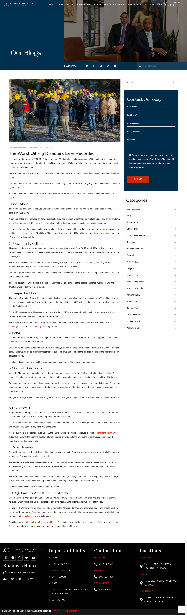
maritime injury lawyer (108, 433)
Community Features (135, 235)
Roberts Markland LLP (49, 522)
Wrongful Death (133, 328)
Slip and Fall (132, 308)
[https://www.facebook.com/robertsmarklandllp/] (94, 66)
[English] (158, 4)
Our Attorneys (65, 4)
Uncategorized (133, 321)
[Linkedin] (6, 557)
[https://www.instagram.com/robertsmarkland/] (101, 66)
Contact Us (148, 4)
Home (52, 4)
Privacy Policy (59, 611)
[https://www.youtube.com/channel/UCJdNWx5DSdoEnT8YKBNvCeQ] (115, 66)
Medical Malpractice (135, 282)
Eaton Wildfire (83, 4)
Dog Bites (130, 242)
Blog (128, 216)
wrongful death (18, 326)
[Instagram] (20, 557)
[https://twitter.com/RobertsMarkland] (87, 66)
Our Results (133, 4)
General (130, 255)
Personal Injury (133, 295)
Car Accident (132, 229)
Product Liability (133, 301)
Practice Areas (101, 4)
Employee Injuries (16, 147)
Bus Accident (132, 222)
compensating (101, 233)
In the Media (132, 262)
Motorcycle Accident (135, 288)
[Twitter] (26, 557)
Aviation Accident (134, 209)
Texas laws (26, 516)
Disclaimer (72, 611)
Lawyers (130, 268)
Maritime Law (132, 275)
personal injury (34, 326)
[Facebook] (13, 557)
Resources (118, 4)
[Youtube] (33, 557)
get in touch (29, 522)
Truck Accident (133, 315)
